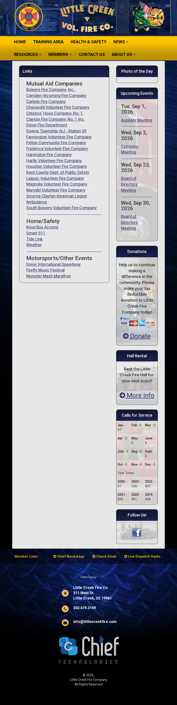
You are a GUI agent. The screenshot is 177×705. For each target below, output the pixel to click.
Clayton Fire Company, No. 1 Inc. (55, 119)
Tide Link (34, 239)
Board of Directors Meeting (129, 184)
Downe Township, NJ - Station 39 (56, 131)
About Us (122, 54)
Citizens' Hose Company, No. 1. (54, 113)
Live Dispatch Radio (143, 556)
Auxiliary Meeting (136, 120)
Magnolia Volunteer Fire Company (56, 184)
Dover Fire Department (46, 125)
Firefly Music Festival (45, 270)
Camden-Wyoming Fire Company (56, 95)
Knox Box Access (42, 227)
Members (58, 54)
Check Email (105, 556)
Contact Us (92, 54)
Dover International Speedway (53, 264)
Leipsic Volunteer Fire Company (55, 178)
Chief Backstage (70, 556)
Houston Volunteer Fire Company (56, 166)
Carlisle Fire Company (46, 101)
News (119, 41)
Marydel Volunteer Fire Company (56, 190)
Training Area (48, 41)
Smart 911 (35, 233)
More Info (139, 395)
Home (20, 41)
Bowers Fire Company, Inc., (50, 89)
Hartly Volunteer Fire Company (54, 160)
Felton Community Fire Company (56, 142)
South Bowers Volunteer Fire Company (61, 207)
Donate (140, 336)
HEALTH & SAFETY (88, 41)
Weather (34, 244)
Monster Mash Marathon (48, 276)
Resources (26, 54)
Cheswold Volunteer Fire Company (57, 107)
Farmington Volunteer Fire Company (59, 137)
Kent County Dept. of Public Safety (57, 172)
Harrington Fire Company (49, 154)
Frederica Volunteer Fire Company (57, 148)
